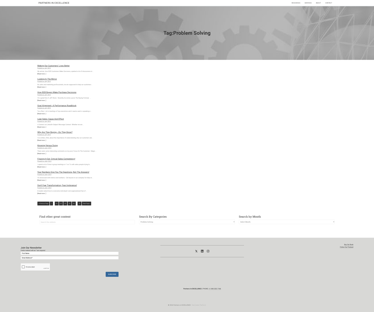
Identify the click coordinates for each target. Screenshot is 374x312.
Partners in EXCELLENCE (53, 3)
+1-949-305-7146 (215, 289)
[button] (196, 251)
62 (56, 203)
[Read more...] (41, 74)
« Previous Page (43, 203)
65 (69, 203)
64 (65, 203)
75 (79, 203)
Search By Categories (153, 216)
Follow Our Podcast (346, 247)
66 (74, 203)
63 (61, 203)
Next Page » (86, 203)
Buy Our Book (348, 245)
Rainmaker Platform (199, 305)
